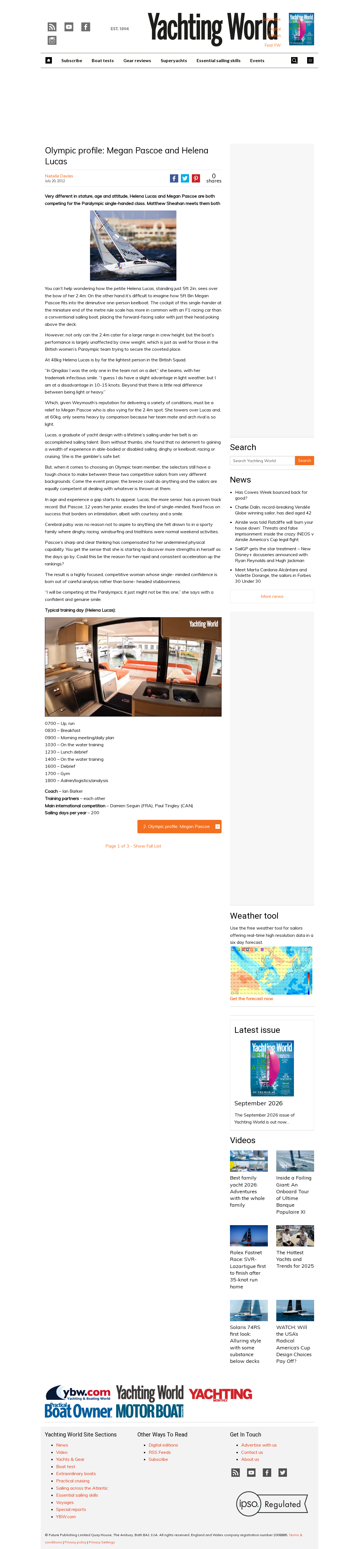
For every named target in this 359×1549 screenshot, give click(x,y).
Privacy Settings (102, 1542)
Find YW (273, 45)
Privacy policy (75, 1542)
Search (304, 460)
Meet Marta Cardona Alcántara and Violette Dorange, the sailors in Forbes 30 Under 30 (273, 575)
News (240, 480)
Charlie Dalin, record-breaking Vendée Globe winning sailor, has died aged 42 (273, 510)
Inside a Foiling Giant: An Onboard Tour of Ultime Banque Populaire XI (294, 1194)
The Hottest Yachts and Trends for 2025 (295, 1259)
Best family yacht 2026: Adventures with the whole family (247, 1191)
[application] (133, 666)
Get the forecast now (251, 998)
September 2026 (258, 1103)
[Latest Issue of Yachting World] (301, 29)
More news (272, 596)
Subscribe (272, 19)
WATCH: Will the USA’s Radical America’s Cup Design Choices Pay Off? (294, 1344)
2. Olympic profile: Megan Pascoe (176, 826)
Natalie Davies (59, 175)
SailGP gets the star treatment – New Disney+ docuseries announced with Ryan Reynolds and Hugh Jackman (273, 554)
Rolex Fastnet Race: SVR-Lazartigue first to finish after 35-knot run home (248, 1269)
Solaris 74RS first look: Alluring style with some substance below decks (245, 1344)
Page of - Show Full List (133, 846)
